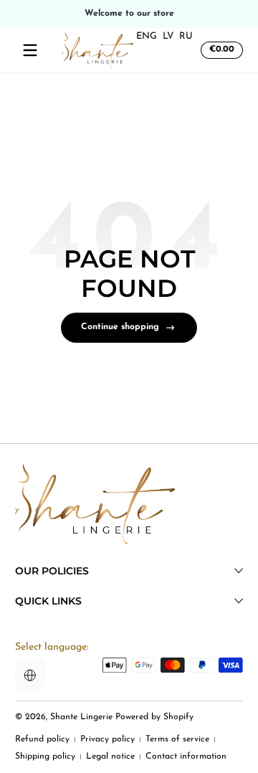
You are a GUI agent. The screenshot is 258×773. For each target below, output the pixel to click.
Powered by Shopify (154, 717)
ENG (146, 36)
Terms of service (177, 739)
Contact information (185, 756)
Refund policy (42, 739)
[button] (220, 50)
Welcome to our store (129, 13)
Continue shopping (120, 327)
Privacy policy (107, 739)
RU (186, 36)
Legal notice (110, 756)
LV (168, 36)
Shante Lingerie (81, 717)
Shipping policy (45, 756)
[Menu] (30, 50)
